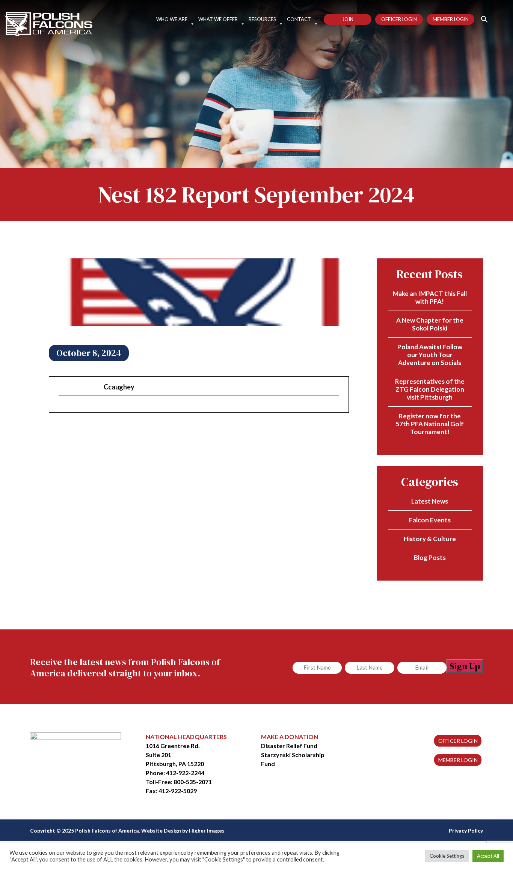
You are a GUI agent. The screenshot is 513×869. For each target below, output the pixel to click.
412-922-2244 (185, 772)
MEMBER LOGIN (458, 760)
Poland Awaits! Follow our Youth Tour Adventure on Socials (429, 355)
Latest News (429, 501)
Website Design (161, 830)
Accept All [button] (488, 856)
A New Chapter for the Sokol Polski (429, 324)
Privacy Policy (466, 830)
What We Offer (218, 19)
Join (347, 19)
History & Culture (430, 539)
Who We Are (171, 19)
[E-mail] (63, 408)
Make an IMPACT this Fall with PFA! (430, 297)
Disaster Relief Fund (289, 745)
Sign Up (465, 666)
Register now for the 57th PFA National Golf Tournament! (429, 424)
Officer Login (399, 19)
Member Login (451, 19)
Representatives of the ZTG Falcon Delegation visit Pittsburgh (430, 389)
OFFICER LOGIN (458, 741)
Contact (299, 19)
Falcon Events (430, 520)
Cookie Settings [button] (447, 856)
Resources (262, 19)
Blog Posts (430, 557)
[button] (481, 18)
